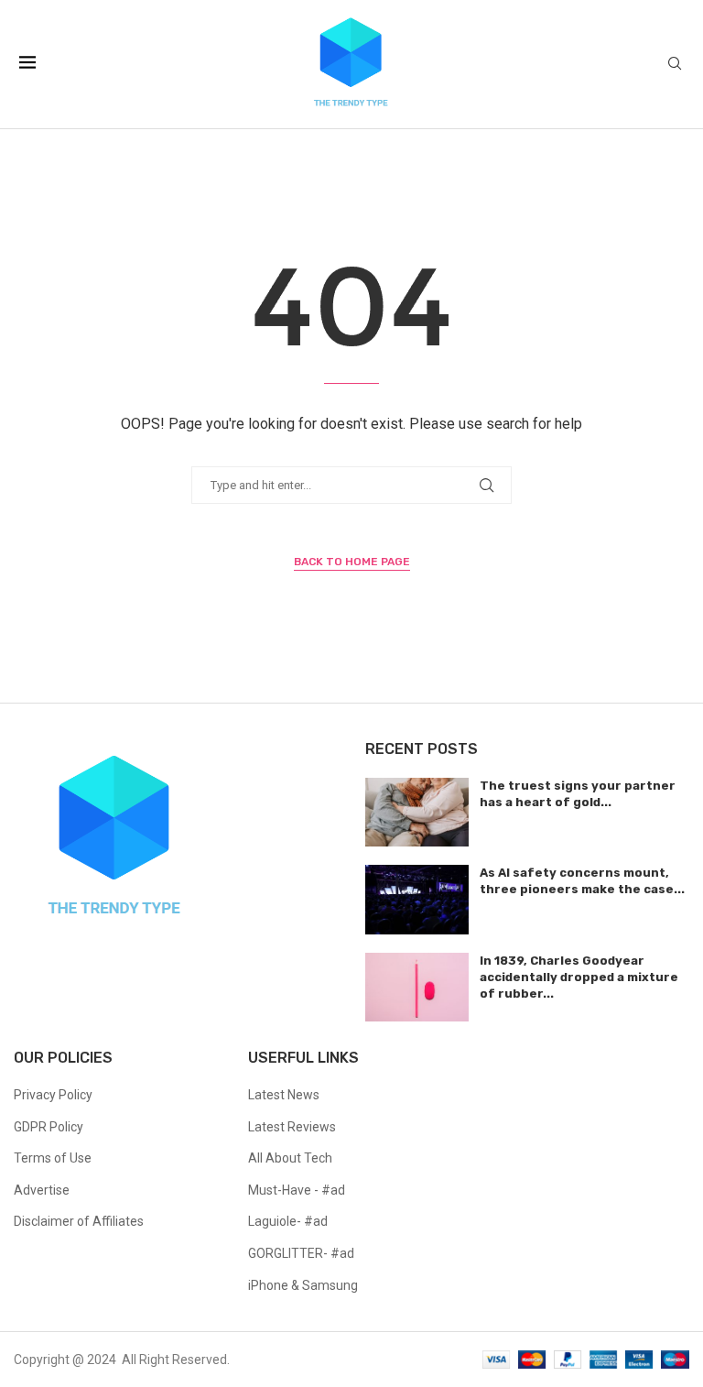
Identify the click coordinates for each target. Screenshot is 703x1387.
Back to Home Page (352, 561)
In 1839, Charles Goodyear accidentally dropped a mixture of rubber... (579, 977)
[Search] (674, 64)
